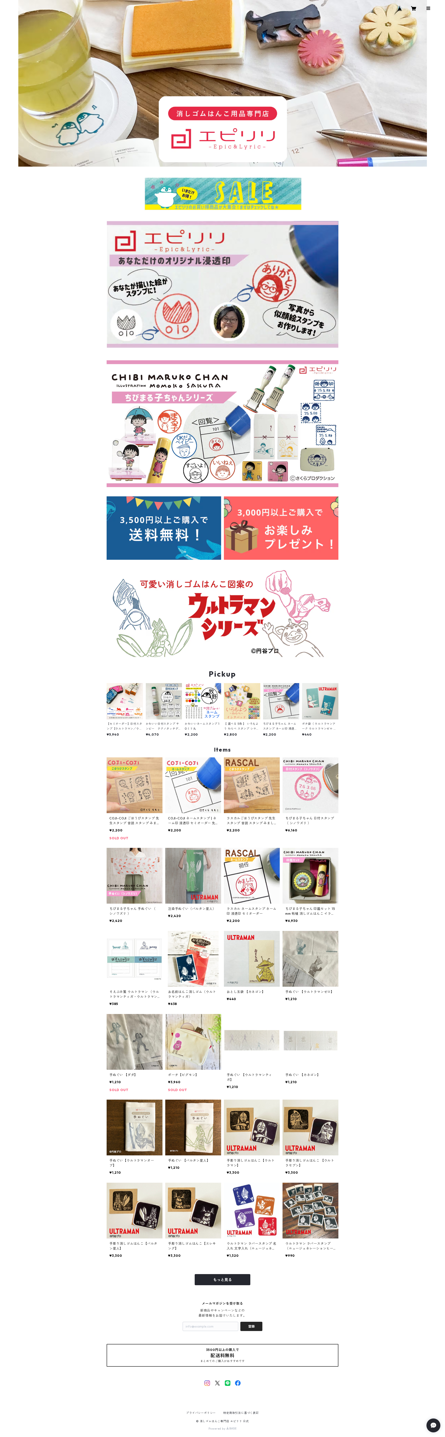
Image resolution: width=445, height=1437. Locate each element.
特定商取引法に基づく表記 (241, 1413)
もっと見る (222, 1279)
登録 (251, 1326)
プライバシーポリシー (201, 1413)
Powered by (217, 1428)
